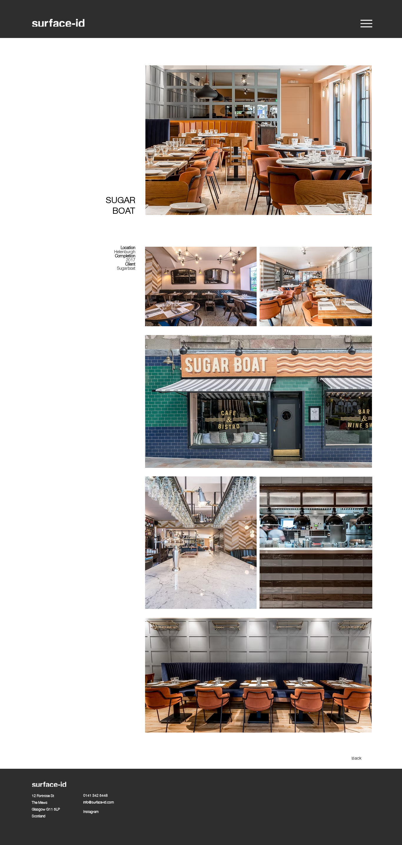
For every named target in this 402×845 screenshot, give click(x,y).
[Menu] (366, 23)
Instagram (91, 811)
